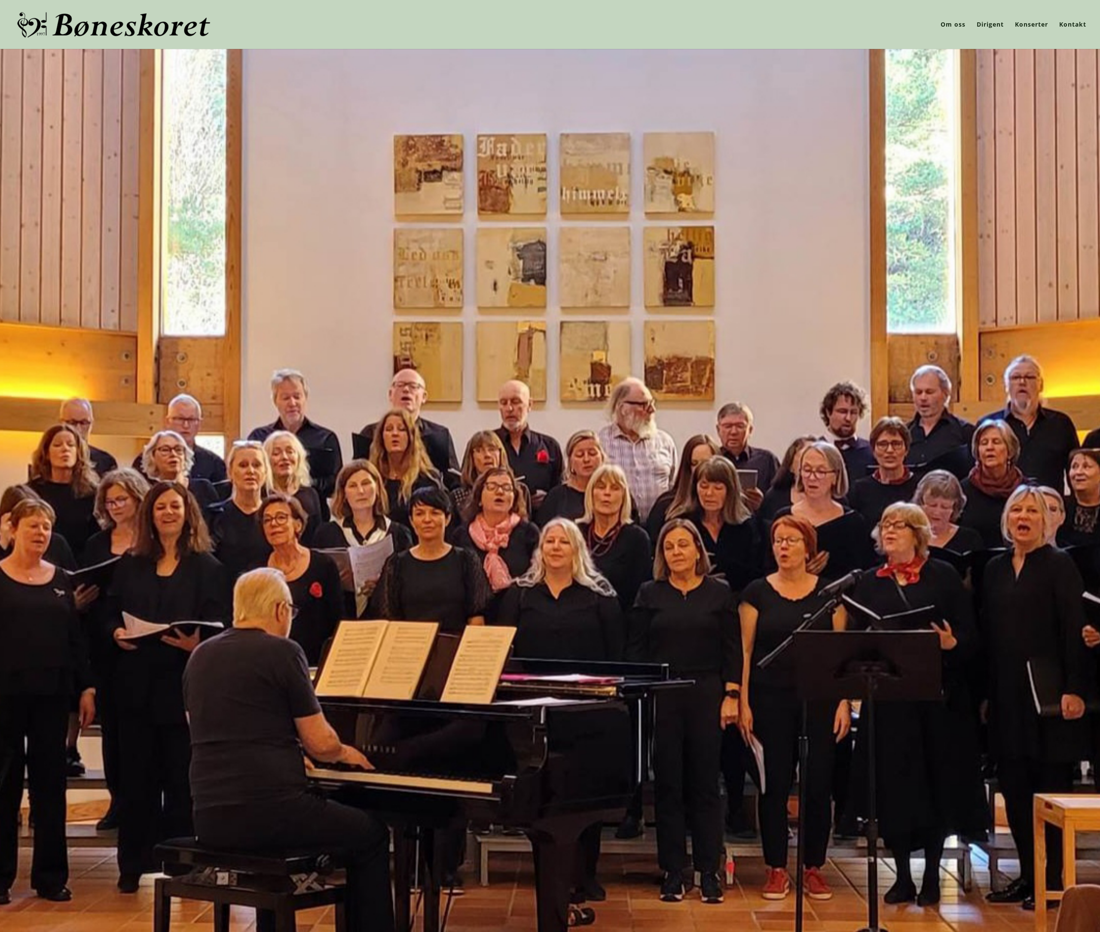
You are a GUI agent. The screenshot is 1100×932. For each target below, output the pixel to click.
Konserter (1031, 24)
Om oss (953, 24)
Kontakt (1072, 24)
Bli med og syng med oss (550, 450)
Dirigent (990, 24)
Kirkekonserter (550, 405)
